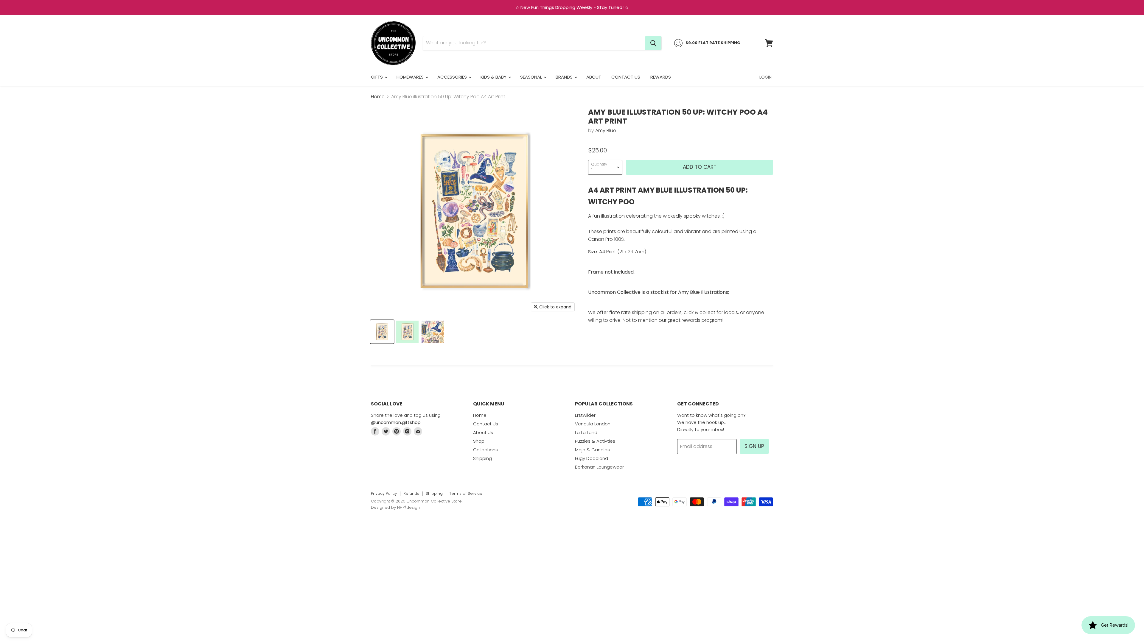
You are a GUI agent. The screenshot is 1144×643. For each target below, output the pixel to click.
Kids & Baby (494, 77)
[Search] (653, 43)
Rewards (660, 77)
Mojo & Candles (592, 450)
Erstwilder (585, 415)
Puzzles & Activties (595, 441)
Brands (565, 77)
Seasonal (531, 77)
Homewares (411, 77)
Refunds (411, 493)
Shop (478, 441)
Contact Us (625, 77)
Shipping (482, 458)
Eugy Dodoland (591, 458)
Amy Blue (605, 130)
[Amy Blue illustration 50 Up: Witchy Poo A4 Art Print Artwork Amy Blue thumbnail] (382, 332)
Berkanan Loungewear (599, 467)
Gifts (377, 77)
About (593, 77)
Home (378, 96)
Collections (485, 450)
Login (765, 77)
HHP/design (408, 507)
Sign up (754, 446)
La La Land (586, 432)
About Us (483, 432)
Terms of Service (465, 493)
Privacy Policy (384, 493)
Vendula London (592, 424)
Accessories (452, 77)
